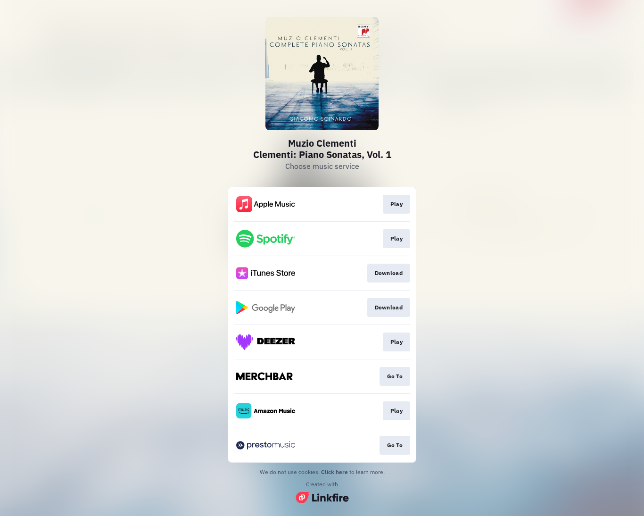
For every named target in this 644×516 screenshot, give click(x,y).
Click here (334, 471)
